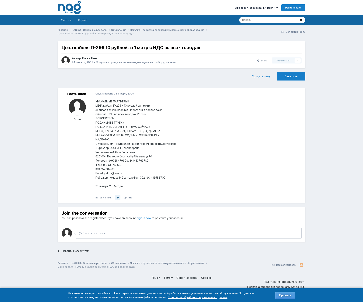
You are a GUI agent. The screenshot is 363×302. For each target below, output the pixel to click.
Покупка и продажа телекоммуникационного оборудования (136, 62)
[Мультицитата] (117, 197)
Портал (82, 20)
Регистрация (293, 7)
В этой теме (285, 20)
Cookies (206, 277)
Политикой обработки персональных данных (197, 297)
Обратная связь (187, 277)
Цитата (128, 197)
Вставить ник (103, 197)
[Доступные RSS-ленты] (301, 265)
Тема (167, 277)
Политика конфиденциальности (284, 281)
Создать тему (261, 76)
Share (263, 60)
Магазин (66, 20)
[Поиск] (301, 20)
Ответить (291, 76)
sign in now (144, 218)
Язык (155, 277)
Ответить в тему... (94, 233)
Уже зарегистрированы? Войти (255, 7)
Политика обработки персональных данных (276, 286)
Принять (285, 295)
